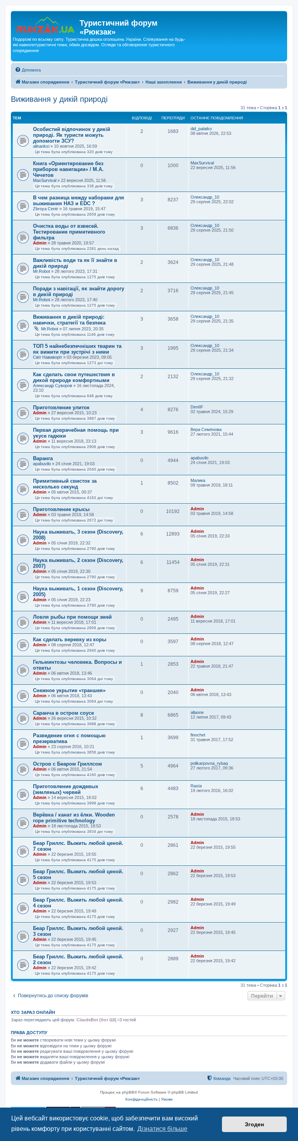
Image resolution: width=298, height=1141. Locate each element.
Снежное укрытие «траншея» (69, 690)
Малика (198, 480)
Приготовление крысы (61, 509)
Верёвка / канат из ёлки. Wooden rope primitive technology (74, 817)
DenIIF (197, 407)
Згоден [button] (254, 1124)
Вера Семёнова (206, 429)
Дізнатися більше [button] (162, 1128)
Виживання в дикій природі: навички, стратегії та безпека (69, 320)
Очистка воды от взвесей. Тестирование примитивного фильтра (69, 232)
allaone (197, 712)
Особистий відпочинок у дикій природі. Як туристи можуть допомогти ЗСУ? (71, 135)
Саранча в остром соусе (63, 713)
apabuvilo (42, 463)
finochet (198, 735)
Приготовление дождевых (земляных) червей (65, 789)
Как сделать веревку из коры (69, 639)
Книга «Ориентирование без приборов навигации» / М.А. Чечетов (68, 169)
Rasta (196, 785)
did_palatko (201, 128)
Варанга (43, 458)
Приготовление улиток (61, 407)
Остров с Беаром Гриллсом (67, 764)
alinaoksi (41, 146)
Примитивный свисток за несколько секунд (65, 484)
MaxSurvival (44, 180)
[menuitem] (28, 70)
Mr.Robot (41, 271)
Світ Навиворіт (47, 357)
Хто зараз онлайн (33, 1012)
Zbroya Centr (45, 208)
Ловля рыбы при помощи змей (72, 617)
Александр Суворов (52, 385)
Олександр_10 (205, 197)
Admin (40, 243)
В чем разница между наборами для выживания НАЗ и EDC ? (78, 200)
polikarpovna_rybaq (209, 763)
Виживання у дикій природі (59, 99)
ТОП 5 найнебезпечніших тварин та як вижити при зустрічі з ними (77, 349)
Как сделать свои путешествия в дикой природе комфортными (74, 377)
